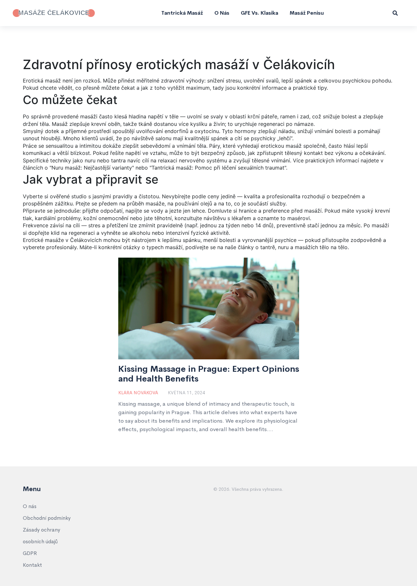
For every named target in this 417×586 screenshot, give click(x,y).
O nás (221, 12)
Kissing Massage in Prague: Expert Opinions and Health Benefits (208, 374)
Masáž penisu (307, 12)
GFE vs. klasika (259, 12)
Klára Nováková (138, 392)
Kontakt (32, 565)
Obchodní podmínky (47, 518)
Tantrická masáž (182, 12)
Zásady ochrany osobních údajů (41, 535)
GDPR (30, 553)
